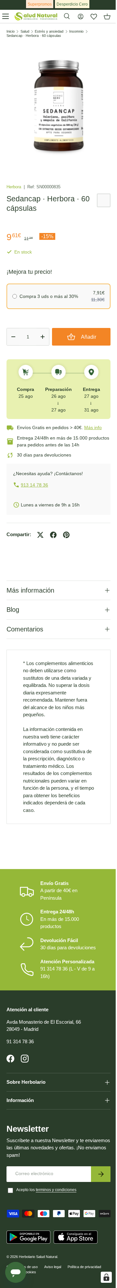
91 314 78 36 (20, 1058)
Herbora (14, 186)
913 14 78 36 (34, 485)
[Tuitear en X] (40, 534)
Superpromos (40, 4)
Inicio (10, 31)
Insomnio (76, 31)
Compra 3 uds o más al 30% (49, 296)
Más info (93, 427)
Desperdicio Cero (72, 4)
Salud (24, 31)
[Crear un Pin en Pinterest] (66, 534)
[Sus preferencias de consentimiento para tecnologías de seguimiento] (101, 1277)
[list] (58, 104)
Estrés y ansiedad (49, 31)
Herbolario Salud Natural (38, 1284)
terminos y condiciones (56, 1206)
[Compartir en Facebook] (53, 534)
